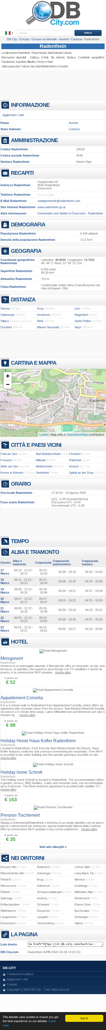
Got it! (84, 1018)
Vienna (5, 308)
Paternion (75, 460)
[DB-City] (53, 26)
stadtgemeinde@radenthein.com (59, 200)
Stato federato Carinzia (59, 52)
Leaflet (43, 434)
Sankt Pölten (82, 321)
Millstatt (41, 460)
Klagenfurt (81, 314)
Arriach (74, 466)
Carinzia (74, 129)
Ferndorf (63, 66)
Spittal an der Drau (81, 472)
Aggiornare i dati (13, 115)
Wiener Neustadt (48, 327)
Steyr (78, 327)
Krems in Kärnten (12, 472)
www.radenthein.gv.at (52, 207)
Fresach (6, 460)
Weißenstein (44, 466)
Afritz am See (9, 466)
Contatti (12, 984)
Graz (40, 308)
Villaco (5, 321)
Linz (77, 308)
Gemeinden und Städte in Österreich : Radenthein (70, 213)
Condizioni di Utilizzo (20, 974)
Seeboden (42, 472)
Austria (73, 122)
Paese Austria (39, 52)
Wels (40, 321)
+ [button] (8, 376)
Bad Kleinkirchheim (46, 66)
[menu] (9, 33)
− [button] (8, 384)
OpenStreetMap (77, 434)
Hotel (49, 61)
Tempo (40, 61)
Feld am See (28, 66)
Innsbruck (43, 314)
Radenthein (53, 46)
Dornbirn (6, 327)
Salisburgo (7, 314)
